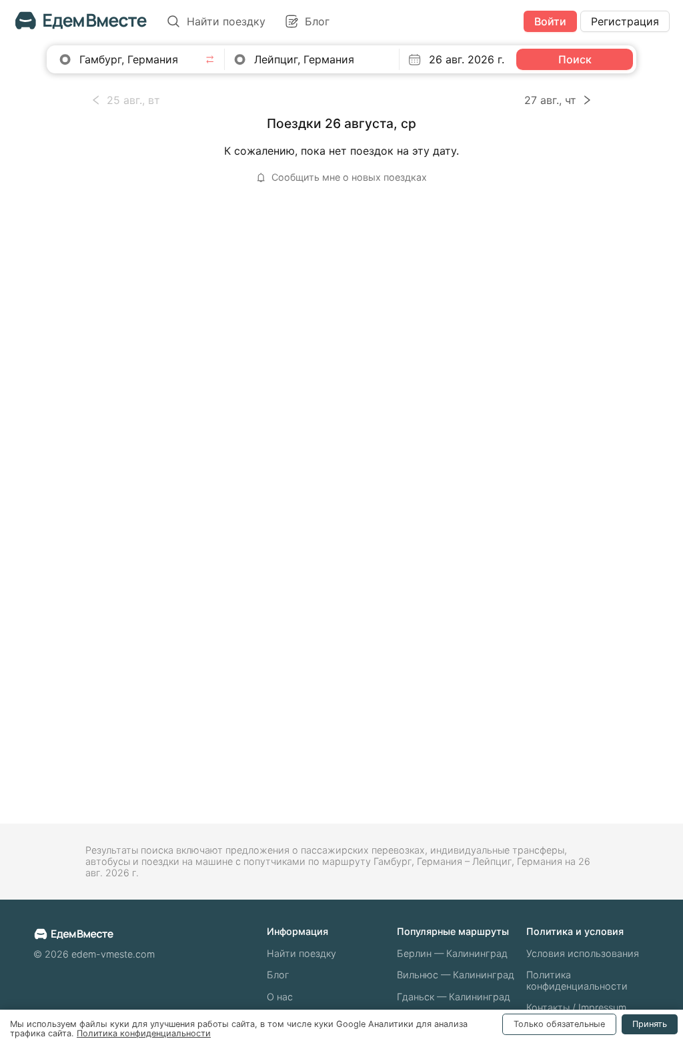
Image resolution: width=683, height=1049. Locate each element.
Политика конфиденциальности (577, 980)
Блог (278, 974)
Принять (649, 1024)
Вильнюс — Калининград (455, 974)
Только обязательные (559, 1024)
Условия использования (582, 953)
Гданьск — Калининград (453, 996)
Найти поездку (301, 953)
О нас (280, 996)
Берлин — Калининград (452, 953)
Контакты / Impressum (576, 1007)
